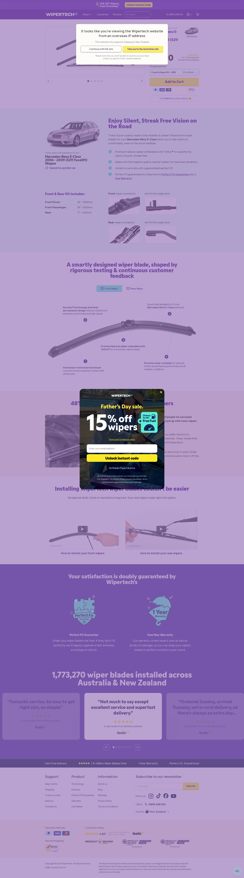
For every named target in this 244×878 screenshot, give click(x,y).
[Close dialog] (161, 392)
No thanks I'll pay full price (122, 468)
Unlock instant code (122, 458)
